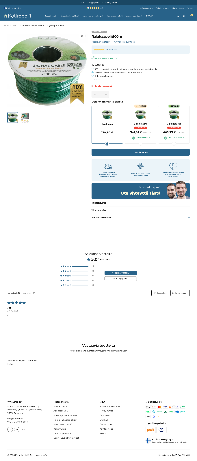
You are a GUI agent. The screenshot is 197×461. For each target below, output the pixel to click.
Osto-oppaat (106, 424)
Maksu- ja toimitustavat (65, 415)
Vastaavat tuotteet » (102, 42)
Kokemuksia (59, 429)
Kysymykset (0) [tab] (28, 293)
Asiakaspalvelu (146, 8)
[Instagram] (16, 429)
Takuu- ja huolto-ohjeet (65, 420)
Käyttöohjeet (106, 429)
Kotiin (6, 25)
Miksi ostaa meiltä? (62, 424)
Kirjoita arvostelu (121, 273)
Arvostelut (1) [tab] (14, 293)
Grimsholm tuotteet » (125, 42)
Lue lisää (96, 79)
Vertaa (190, 8)
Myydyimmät (106, 410)
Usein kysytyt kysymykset (66, 438)
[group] (47, 71)
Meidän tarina (60, 406)
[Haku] (178, 16)
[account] (184, 16)
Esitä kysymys (120, 278)
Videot (103, 433)
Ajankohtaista (178, 8)
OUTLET (104, 420)
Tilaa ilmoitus (140, 152)
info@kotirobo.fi (15, 418)
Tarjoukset (105, 415)
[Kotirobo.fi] (17, 16)
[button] (62, 3)
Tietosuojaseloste (62, 433)
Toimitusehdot (162, 8)
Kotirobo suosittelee (110, 406)
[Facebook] (10, 429)
